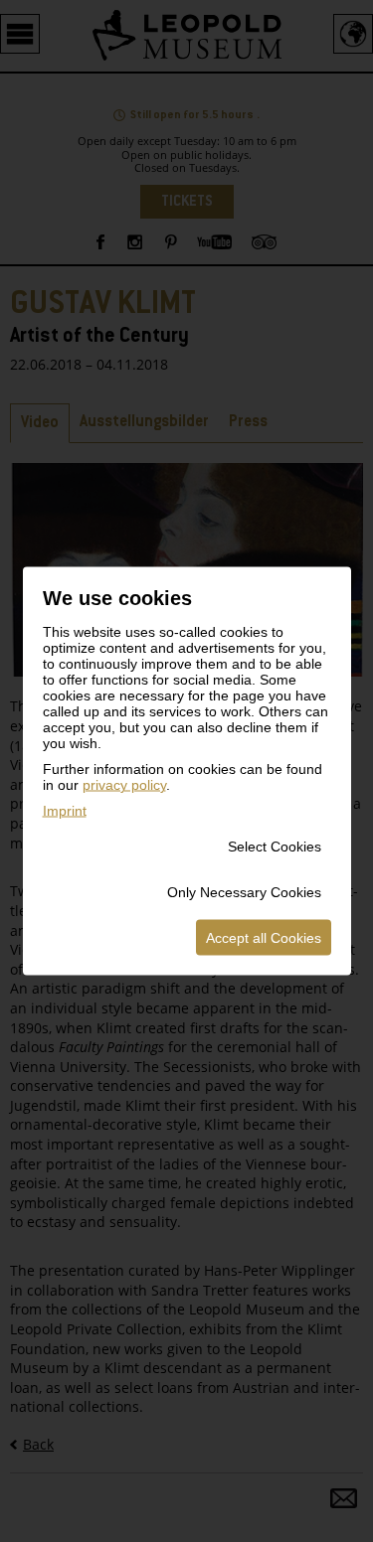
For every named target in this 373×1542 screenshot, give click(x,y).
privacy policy (124, 785)
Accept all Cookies (263, 938)
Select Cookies (274, 846)
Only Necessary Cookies (244, 892)
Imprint (65, 811)
